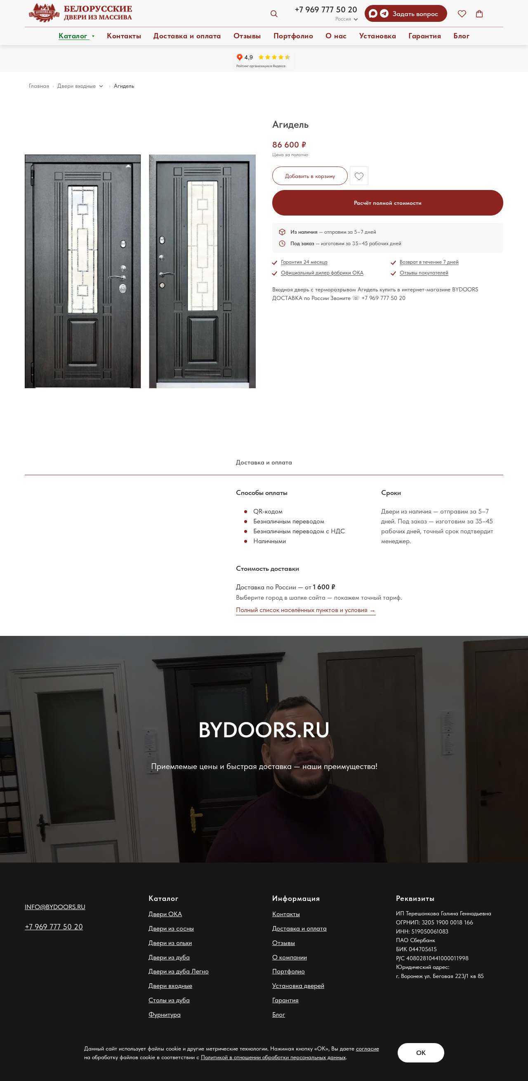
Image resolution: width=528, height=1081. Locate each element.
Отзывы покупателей (424, 273)
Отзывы (247, 35)
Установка (377, 35)
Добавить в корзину (310, 176)
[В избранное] (359, 175)
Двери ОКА (165, 914)
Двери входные (170, 986)
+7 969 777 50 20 (326, 9)
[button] (462, 13)
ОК (421, 1053)
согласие (367, 1048)
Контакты (124, 35)
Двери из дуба (169, 957)
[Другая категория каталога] (101, 86)
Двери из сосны (171, 928)
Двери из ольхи (170, 943)
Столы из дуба (169, 1000)
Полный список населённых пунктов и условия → (306, 610)
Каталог (74, 35)
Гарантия (424, 35)
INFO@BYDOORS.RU (55, 907)
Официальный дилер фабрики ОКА (322, 273)
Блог (461, 35)
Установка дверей (298, 986)
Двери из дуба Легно (178, 971)
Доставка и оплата (187, 35)
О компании (289, 957)
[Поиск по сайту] (273, 13)
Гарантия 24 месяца (304, 262)
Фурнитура (164, 1014)
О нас (336, 35)
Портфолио (293, 35)
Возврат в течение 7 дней (429, 262)
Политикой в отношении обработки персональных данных (273, 1057)
